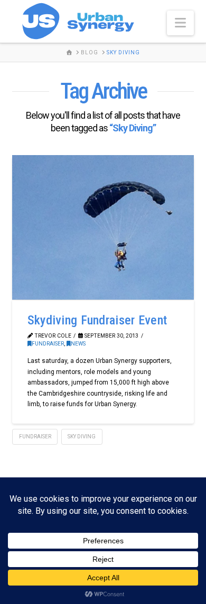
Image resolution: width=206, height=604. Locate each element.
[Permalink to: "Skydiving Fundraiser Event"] (102, 227)
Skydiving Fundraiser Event (97, 320)
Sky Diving (82, 436)
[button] (180, 23)
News (78, 343)
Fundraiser (48, 343)
